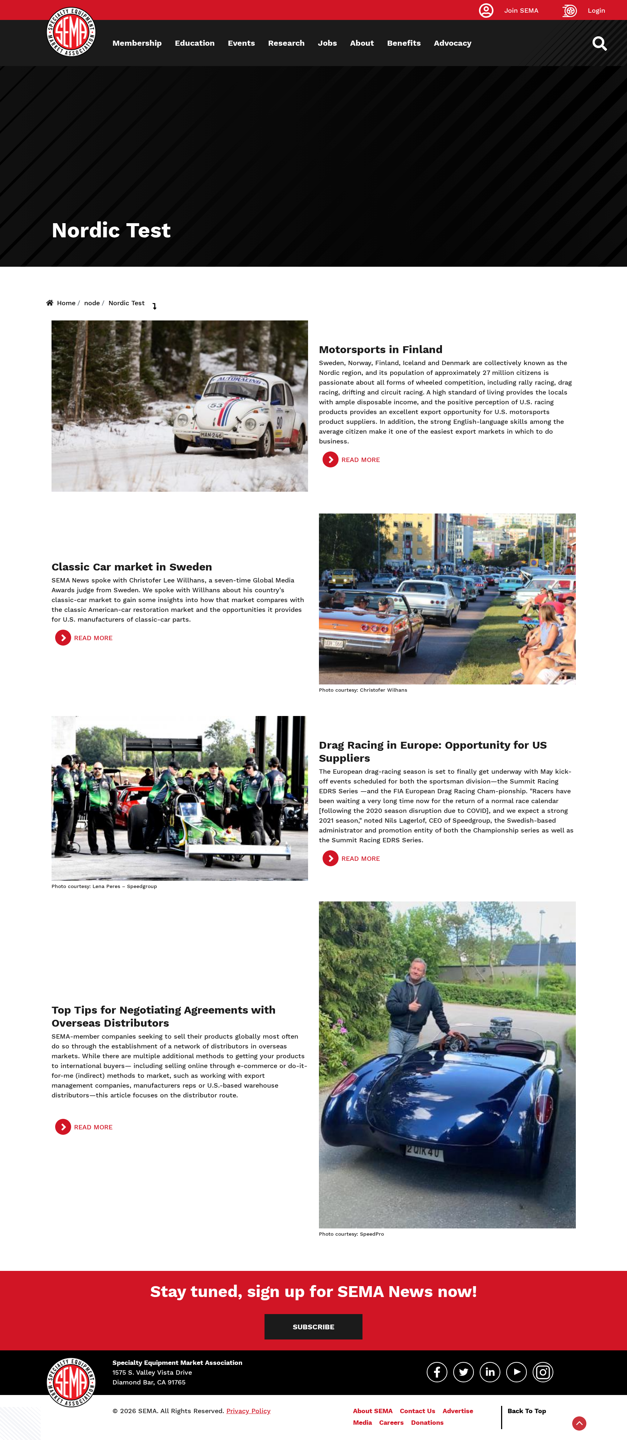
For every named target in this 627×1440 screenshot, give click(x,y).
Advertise (458, 1411)
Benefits (404, 43)
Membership (137, 43)
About (362, 43)
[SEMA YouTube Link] (516, 1372)
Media (362, 1422)
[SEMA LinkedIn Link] (490, 1372)
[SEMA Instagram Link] (543, 1372)
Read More (360, 459)
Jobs (327, 43)
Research (286, 43)
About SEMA (373, 1411)
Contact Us (417, 1411)
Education (195, 43)
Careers (391, 1422)
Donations (427, 1422)
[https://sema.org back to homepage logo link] (606, 43)
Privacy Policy (248, 1411)
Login (596, 10)
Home (66, 303)
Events (241, 43)
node (92, 303)
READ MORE (360, 858)
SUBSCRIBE (314, 1326)
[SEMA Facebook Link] (437, 1372)
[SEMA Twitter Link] (463, 1372)
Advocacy (452, 43)
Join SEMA (521, 10)
